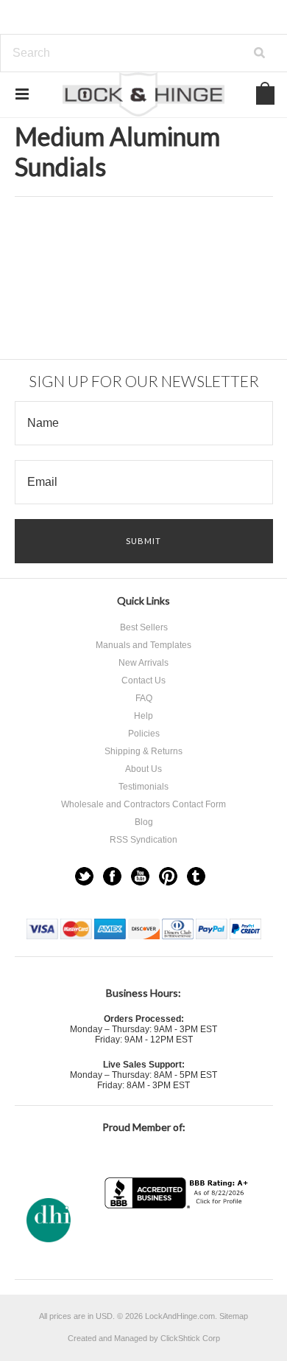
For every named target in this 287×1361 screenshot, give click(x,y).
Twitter (84, 876)
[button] (178, 1237)
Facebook (112, 876)
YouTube (140, 876)
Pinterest (168, 876)
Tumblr (196, 876)
